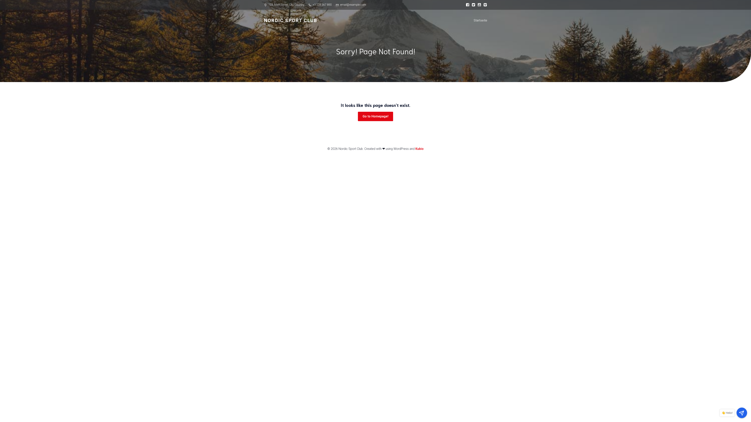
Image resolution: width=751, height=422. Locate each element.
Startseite (480, 20)
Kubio (419, 149)
